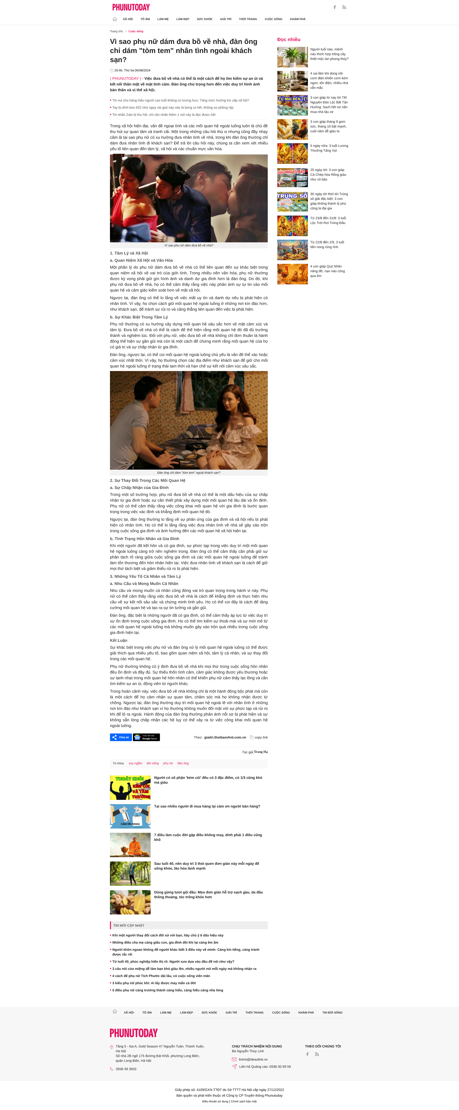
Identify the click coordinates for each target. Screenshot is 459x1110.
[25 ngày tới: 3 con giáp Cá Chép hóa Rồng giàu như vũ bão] (292, 177)
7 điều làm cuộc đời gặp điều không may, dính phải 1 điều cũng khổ (208, 837)
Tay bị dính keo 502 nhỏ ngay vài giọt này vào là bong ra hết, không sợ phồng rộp (173, 107)
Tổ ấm (145, 19)
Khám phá (298, 19)
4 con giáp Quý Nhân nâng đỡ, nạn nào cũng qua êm (327, 271)
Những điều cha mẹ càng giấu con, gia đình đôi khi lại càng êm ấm (165, 942)
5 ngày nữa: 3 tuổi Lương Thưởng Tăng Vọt (329, 148)
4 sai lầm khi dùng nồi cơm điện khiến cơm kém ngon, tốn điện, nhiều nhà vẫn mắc (329, 80)
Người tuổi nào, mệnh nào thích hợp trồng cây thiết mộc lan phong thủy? (329, 54)
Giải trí (225, 19)
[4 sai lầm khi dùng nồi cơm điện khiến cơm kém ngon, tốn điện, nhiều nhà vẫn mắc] (292, 81)
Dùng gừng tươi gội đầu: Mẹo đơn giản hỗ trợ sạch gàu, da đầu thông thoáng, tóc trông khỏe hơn (208, 894)
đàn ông (183, 763)
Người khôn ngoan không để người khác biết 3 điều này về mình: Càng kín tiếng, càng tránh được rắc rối (185, 952)
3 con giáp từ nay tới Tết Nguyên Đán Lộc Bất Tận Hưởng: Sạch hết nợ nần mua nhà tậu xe (329, 105)
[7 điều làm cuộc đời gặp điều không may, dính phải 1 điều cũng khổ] (130, 845)
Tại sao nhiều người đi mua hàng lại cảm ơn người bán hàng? (207, 806)
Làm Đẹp (182, 19)
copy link (261, 737)
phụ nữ (168, 763)
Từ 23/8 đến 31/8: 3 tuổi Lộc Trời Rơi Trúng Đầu (328, 220)
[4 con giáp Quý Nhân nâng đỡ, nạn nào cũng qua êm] (292, 274)
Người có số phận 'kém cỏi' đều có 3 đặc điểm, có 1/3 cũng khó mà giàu (208, 780)
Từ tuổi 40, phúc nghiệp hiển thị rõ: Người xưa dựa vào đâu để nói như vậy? (173, 961)
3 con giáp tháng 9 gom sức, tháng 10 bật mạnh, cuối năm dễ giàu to (328, 126)
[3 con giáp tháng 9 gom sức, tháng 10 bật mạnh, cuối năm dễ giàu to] (292, 129)
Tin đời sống (332, 1012)
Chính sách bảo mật (244, 1101)
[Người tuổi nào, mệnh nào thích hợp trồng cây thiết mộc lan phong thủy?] (292, 57)
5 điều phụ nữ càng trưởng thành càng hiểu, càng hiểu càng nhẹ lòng (167, 990)
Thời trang (248, 19)
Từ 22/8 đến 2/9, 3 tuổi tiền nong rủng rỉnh (327, 244)
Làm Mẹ (163, 19)
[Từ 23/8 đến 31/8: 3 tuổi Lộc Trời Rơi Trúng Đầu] (292, 226)
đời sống (152, 763)
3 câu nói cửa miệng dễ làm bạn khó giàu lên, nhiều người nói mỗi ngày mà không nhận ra (184, 969)
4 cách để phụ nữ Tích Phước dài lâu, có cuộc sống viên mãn (161, 976)
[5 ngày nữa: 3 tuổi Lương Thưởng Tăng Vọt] (292, 153)
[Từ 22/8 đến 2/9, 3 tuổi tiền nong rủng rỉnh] (292, 250)
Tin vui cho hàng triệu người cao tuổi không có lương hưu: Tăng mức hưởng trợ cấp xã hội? (180, 100)
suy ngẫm (135, 763)
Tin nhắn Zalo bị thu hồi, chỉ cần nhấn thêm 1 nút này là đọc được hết (163, 115)
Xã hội (128, 19)
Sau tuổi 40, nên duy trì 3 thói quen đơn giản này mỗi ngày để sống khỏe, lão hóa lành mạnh (206, 866)
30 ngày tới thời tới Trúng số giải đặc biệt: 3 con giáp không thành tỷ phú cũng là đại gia (329, 201)
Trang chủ (116, 31)
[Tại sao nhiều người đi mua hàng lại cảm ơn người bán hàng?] (130, 816)
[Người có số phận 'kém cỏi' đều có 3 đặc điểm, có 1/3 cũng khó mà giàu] (130, 787)
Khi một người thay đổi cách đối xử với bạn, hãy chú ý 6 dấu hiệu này (168, 935)
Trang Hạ (261, 752)
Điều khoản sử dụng (215, 1101)
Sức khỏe (205, 19)
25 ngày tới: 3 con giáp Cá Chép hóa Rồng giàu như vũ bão (328, 174)
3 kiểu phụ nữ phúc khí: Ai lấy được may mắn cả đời (154, 983)
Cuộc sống (273, 19)
